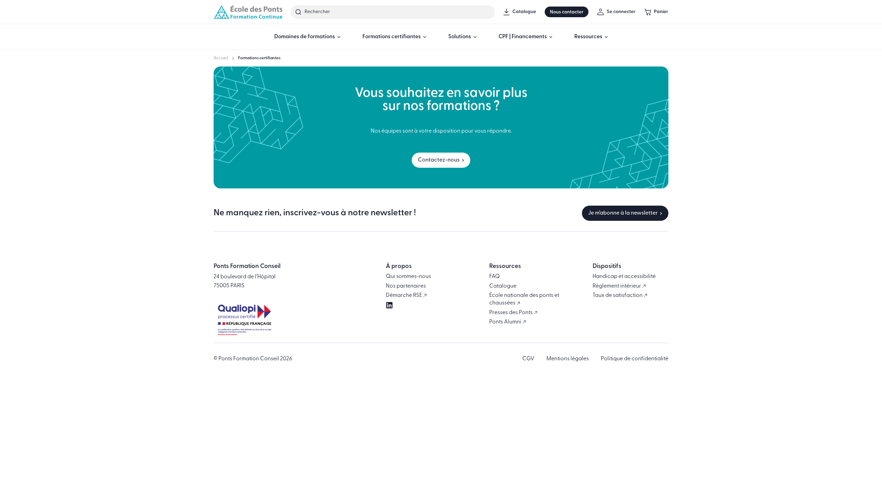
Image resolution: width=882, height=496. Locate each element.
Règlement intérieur (617, 286)
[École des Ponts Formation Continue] (248, 11)
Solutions (459, 37)
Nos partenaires (406, 286)
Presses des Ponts (511, 313)
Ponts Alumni (505, 322)
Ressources (588, 37)
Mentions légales (567, 359)
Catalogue (502, 286)
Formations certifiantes (391, 37)
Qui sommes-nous (408, 276)
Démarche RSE (404, 295)
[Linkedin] (389, 305)
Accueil (221, 58)
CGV (528, 359)
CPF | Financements (523, 37)
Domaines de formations (304, 37)
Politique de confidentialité (634, 359)
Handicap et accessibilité (624, 276)
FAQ (494, 276)
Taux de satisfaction (618, 295)
